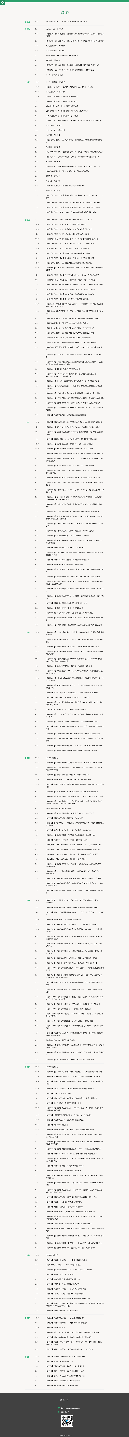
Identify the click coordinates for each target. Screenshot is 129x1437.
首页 (2, 2)
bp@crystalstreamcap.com (70, 1408)
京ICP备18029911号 (68, 1435)
